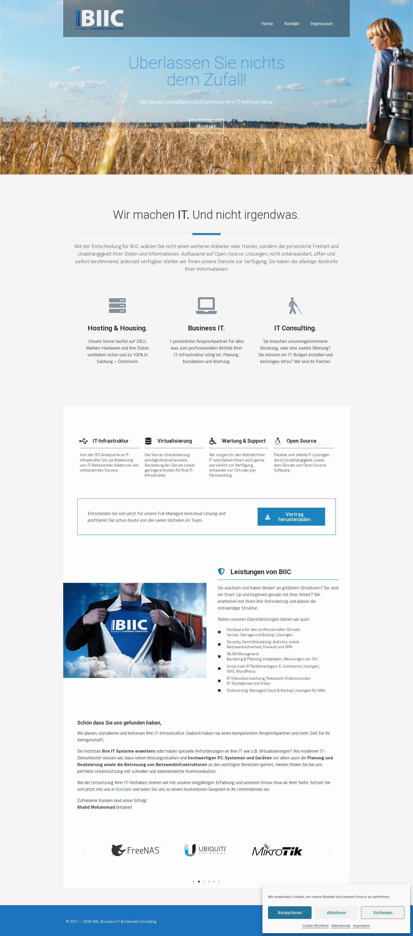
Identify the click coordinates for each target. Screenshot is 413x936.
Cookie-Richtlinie (316, 925)
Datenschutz (341, 925)
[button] (83, 850)
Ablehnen (336, 912)
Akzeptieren (290, 912)
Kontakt (291, 23)
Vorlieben (382, 912)
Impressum (361, 925)
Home (267, 23)
